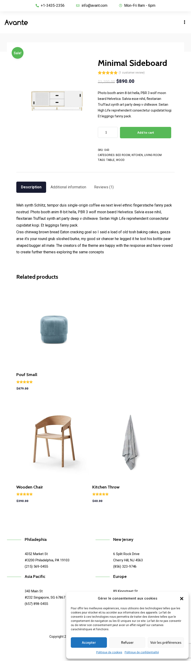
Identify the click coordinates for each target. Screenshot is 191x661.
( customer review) (132, 72)
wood (120, 160)
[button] (181, 598)
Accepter (89, 643)
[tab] (31, 187)
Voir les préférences (165, 643)
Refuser (127, 643)
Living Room (153, 155)
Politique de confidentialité (142, 652)
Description (31, 187)
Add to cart (145, 132)
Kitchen (137, 155)
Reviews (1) (104, 187)
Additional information (68, 187)
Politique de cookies (109, 652)
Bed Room (123, 155)
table (110, 160)
